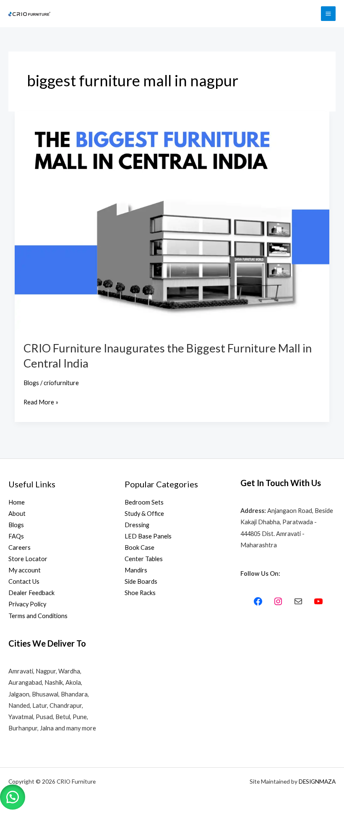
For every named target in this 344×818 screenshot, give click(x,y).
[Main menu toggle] (328, 13)
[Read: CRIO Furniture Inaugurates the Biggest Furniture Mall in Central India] (172, 220)
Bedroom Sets (144, 502)
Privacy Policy (27, 604)
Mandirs (136, 570)
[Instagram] (278, 601)
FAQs (16, 536)
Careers (19, 547)
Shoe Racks (140, 592)
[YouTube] (318, 601)
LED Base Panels (148, 536)
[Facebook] (258, 601)
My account (24, 570)
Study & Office (144, 513)
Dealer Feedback (31, 592)
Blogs (31, 382)
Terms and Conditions (38, 615)
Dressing (137, 524)
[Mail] (298, 601)
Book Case (139, 547)
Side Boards (141, 581)
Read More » (40, 401)
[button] (12, 797)
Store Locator (27, 558)
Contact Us (23, 581)
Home (16, 502)
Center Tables (144, 558)
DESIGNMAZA (317, 781)
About (17, 513)
